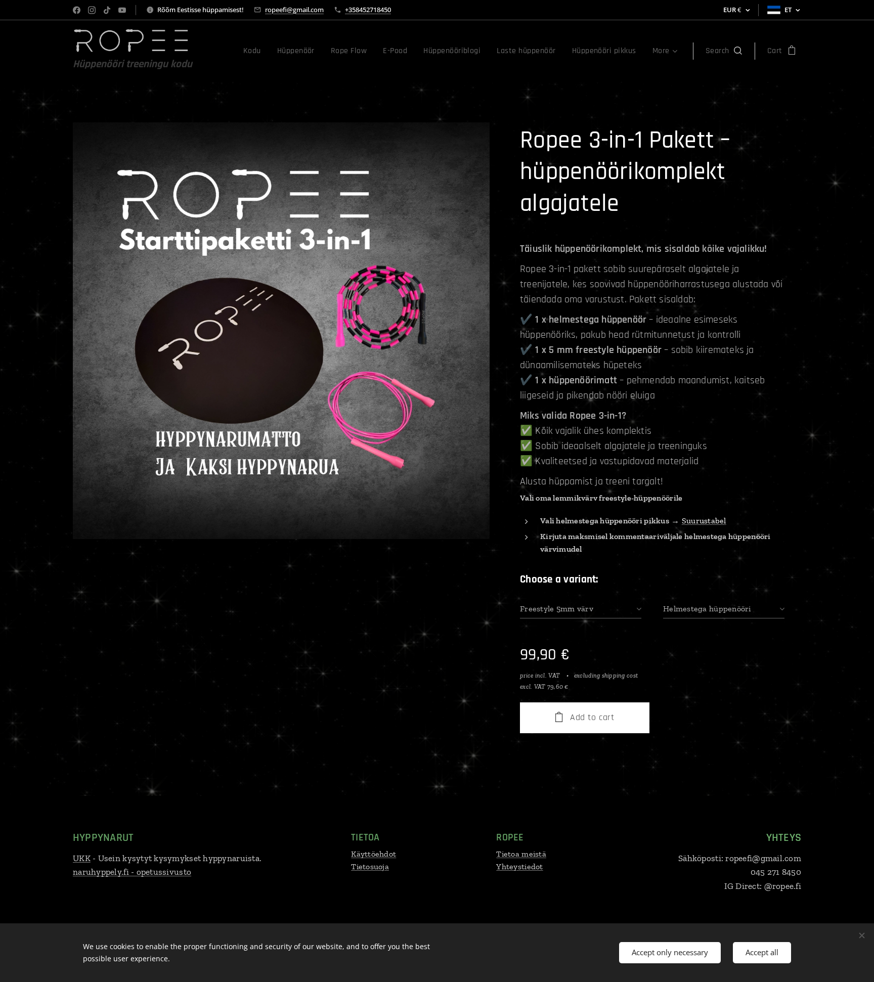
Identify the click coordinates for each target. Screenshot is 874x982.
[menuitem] (255, 51)
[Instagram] (91, 10)
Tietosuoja (370, 866)
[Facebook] (76, 10)
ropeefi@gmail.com (294, 9)
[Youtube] (122, 10)
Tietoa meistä (521, 854)
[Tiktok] (107, 10)
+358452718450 (368, 9)
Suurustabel (704, 520)
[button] (724, 51)
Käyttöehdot (373, 854)
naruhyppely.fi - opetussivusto (132, 872)
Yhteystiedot (519, 866)
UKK (82, 858)
